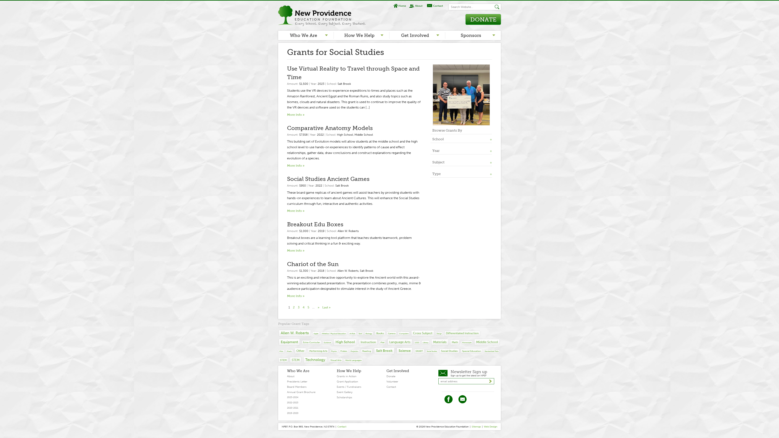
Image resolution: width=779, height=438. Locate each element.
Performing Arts (318, 350)
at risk (352, 333)
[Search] (497, 7)
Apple (316, 333)
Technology (315, 359)
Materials (440, 342)
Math (455, 342)
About (419, 5)
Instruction (368, 342)
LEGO (417, 342)
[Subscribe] (490, 381)
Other (300, 351)
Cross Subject (422, 333)
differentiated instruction (462, 333)
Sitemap (476, 426)
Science (405, 351)
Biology (369, 333)
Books (380, 333)
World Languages (353, 360)
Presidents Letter (297, 381)
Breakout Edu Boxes (315, 224)
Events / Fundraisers (349, 386)
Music (289, 351)
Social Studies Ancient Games (328, 179)
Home (402, 5)
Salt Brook (344, 84)
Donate (483, 19)
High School (345, 134)
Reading (366, 351)
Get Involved (415, 35)
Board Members (297, 386)
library (425, 342)
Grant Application (347, 381)
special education (471, 351)
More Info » (295, 115)
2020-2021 (292, 408)
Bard (360, 334)
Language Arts (399, 342)
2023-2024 (292, 397)
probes (343, 351)
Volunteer (392, 381)
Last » (326, 307)
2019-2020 (292, 413)
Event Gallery (344, 392)
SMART (419, 351)
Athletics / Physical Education (334, 334)
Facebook (448, 399)
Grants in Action (346, 376)
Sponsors (471, 35)
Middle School (363, 134)
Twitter (462, 399)
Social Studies (432, 351)
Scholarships (344, 397)
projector (354, 351)
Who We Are (303, 35)
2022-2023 (292, 402)
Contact (438, 5)
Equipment (289, 342)
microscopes (467, 342)
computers (404, 333)
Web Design (490, 426)
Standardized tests (492, 351)
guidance (327, 342)
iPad (382, 342)
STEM (283, 360)
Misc (281, 351)
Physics (334, 351)
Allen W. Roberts (348, 231)
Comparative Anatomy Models (330, 128)
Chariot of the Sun (313, 264)
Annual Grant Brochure (301, 392)
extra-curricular (311, 342)
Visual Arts (335, 360)
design (439, 334)
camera (391, 333)
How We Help (359, 35)
